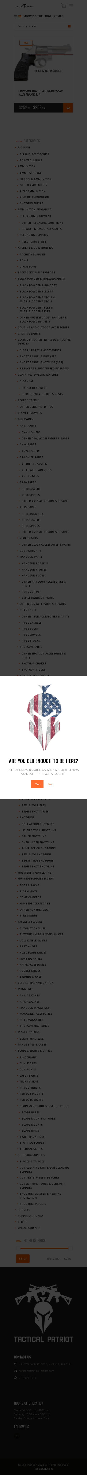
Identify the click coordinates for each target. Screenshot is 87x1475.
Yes (37, 784)
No (50, 784)
